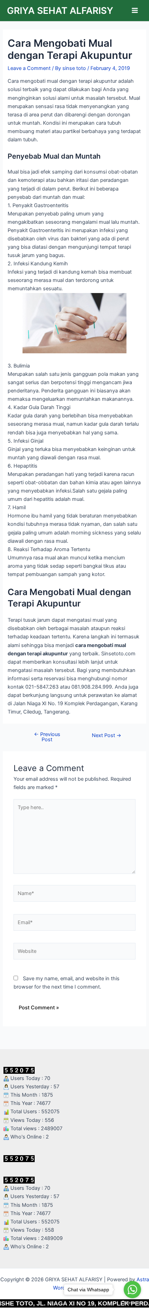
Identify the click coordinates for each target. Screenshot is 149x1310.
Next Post (106, 735)
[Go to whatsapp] (132, 1289)
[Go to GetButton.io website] (132, 1303)
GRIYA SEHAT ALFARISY (60, 10)
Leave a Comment (29, 68)
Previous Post (47, 737)
